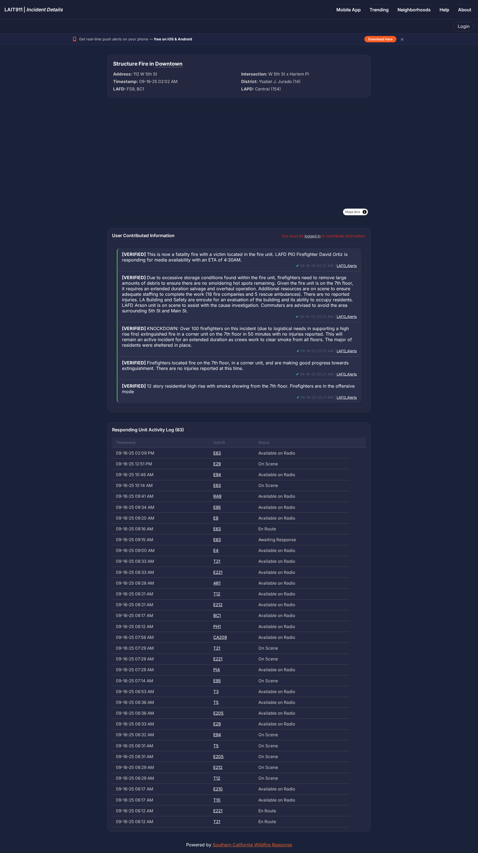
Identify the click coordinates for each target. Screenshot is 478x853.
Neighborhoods (414, 9)
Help (444, 9)
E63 (217, 453)
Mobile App (348, 9)
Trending (379, 9)
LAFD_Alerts (347, 266)
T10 (216, 800)
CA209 (220, 637)
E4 (216, 550)
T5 (216, 702)
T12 (216, 594)
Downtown (169, 64)
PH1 (217, 626)
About (464, 9)
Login (463, 26)
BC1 (217, 615)
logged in (313, 236)
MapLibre (352, 212)
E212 (217, 604)
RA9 (217, 496)
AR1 (216, 583)
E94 (217, 474)
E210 (218, 789)
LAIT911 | (33, 9)
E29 (217, 463)
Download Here (380, 39)
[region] (239, 162)
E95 (217, 507)
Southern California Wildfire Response (252, 844)
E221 (217, 572)
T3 (216, 691)
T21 (216, 561)
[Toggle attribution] (364, 212)
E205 (218, 713)
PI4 (216, 669)
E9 (215, 518)
